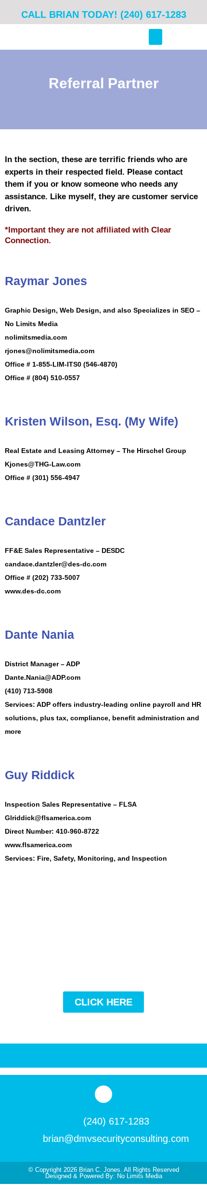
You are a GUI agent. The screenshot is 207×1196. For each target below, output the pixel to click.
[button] (155, 37)
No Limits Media (139, 1176)
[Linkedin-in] (103, 1094)
